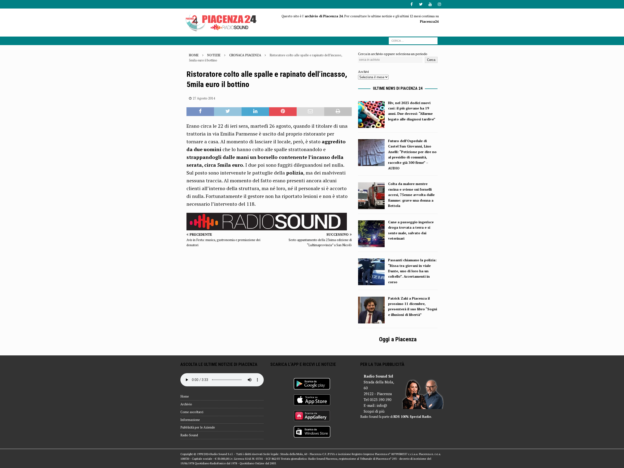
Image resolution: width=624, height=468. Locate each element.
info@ (382, 405)
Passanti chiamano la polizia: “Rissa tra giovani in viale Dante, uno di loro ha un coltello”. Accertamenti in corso (412, 271)
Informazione (190, 420)
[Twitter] (421, 4)
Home (184, 396)
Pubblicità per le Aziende (197, 427)
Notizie (214, 55)
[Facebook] (411, 4)
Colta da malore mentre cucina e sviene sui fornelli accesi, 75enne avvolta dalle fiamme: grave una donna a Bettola (411, 194)
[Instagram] (439, 4)
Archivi (363, 71)
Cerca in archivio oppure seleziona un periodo (392, 53)
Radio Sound (189, 435)
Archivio (186, 404)
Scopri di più (374, 411)
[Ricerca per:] (413, 40)
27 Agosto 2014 (204, 98)
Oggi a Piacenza (398, 339)
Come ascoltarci (191, 412)
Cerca (431, 60)
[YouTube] (430, 4)
